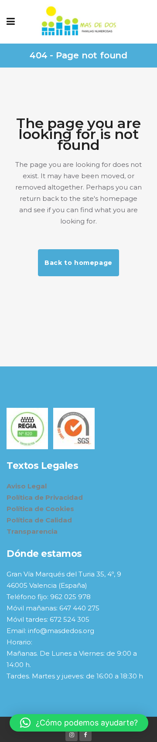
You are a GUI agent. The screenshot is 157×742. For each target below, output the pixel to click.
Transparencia (32, 531)
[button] (79, 723)
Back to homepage (78, 263)
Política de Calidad (39, 520)
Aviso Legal (27, 486)
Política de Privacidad (45, 497)
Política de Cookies (40, 509)
